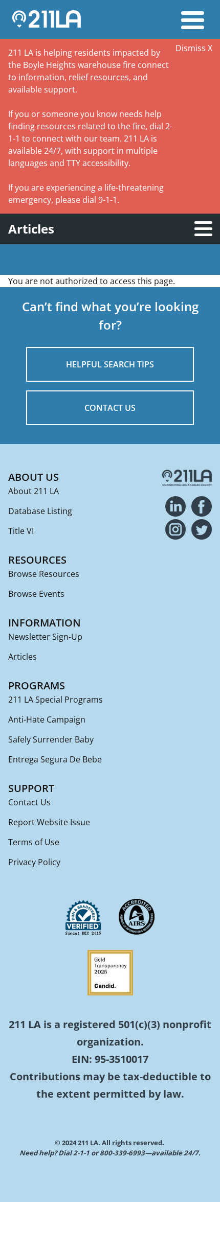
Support (31, 788)
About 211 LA (33, 491)
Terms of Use (33, 842)
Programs (36, 685)
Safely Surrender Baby (51, 739)
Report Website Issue (49, 822)
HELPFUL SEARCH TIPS (110, 364)
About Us (33, 477)
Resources (37, 560)
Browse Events (36, 593)
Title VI (21, 531)
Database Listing (40, 511)
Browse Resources (43, 573)
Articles (22, 656)
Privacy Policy (34, 862)
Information (44, 623)
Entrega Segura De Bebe (55, 759)
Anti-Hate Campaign (46, 719)
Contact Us (29, 802)
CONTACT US (110, 407)
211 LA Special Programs (55, 699)
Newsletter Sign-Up (45, 636)
